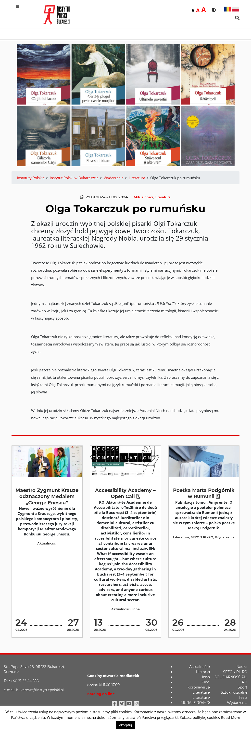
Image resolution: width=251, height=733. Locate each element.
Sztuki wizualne (234, 692)
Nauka (242, 667)
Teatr (243, 697)
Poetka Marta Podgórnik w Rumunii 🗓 (204, 493)
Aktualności (143, 197)
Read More (230, 717)
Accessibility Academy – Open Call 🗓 (125, 493)
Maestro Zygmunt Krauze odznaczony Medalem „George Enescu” (46, 496)
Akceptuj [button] (125, 725)
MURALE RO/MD (195, 702)
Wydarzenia (225, 537)
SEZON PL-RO (202, 537)
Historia (202, 672)
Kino (205, 682)
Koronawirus (198, 687)
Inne (136, 609)
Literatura (163, 197)
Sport (242, 687)
